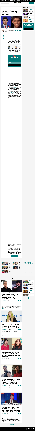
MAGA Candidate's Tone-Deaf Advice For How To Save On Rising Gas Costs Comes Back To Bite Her (30, 289)
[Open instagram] (33, 428)
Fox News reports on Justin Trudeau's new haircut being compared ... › (28, 273)
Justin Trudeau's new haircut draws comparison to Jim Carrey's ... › (28, 267)
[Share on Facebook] (3, 35)
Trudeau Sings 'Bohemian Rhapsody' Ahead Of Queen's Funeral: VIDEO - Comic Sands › (29, 263)
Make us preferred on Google (11, 30)
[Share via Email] (3, 38)
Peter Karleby (4, 385)
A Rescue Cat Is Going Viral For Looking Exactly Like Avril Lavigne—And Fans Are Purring (11, 326)
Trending (29, 280)
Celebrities (29, 19)
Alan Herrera (6, 30)
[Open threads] (31, 428)
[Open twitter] (29, 428)
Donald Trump (30, 9)
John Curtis (4, 358)
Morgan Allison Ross (5, 329)
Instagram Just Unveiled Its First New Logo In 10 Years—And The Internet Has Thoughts (30, 15)
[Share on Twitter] (3, 36)
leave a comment (18, 30)
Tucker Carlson (13, 92)
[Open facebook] (28, 428)
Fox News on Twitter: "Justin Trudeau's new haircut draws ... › (28, 270)
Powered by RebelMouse (31, 429)
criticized (15, 87)
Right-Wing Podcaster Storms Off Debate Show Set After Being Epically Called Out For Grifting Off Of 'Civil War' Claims (16, 1)
